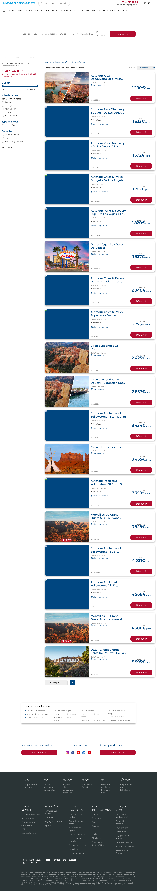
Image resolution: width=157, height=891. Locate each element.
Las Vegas (30, 58)
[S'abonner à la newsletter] (153, 3)
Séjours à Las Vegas (62, 711)
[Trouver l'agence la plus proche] (145, 3)
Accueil (4, 58)
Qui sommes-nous (30, 814)
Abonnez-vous (39, 752)
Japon (95, 822)
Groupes (49, 817)
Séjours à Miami (88, 711)
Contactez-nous (118, 752)
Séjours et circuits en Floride (93, 720)
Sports (48, 825)
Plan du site (74, 849)
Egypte (95, 826)
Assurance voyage (77, 853)
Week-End (121, 832)
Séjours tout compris (36, 711)
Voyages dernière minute (37, 714)
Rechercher (122, 34)
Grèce (95, 814)
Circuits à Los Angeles (36, 717)
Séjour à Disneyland (125, 846)
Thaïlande (97, 838)
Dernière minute (124, 842)
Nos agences (27, 818)
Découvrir (141, 98)
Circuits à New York (116, 717)
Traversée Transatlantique (119, 720)
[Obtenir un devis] (149, 3)
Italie (94, 834)
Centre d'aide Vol (77, 834)
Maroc (95, 830)
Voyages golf (122, 828)
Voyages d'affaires (53, 821)
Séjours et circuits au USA (65, 714)
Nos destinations (29, 833)
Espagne (96, 818)
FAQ (23, 829)
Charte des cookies (78, 845)
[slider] (3, 86)
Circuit (17, 58)
